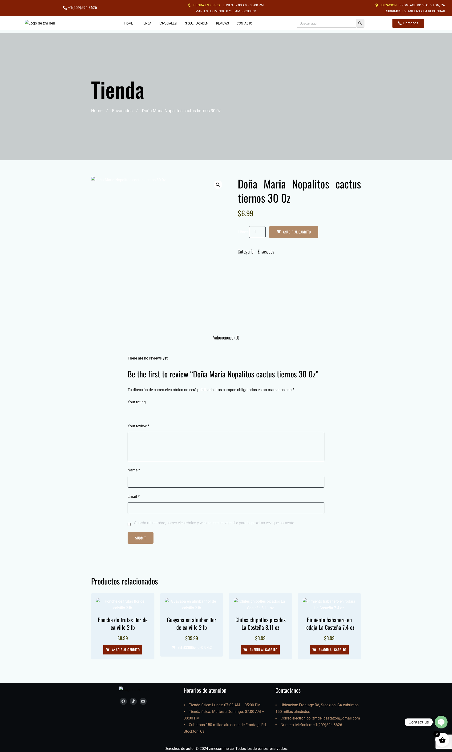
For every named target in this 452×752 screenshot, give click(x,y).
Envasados (122, 110)
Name (134, 470)
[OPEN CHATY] (441, 722)
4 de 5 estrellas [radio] (150, 412)
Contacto (244, 23)
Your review (138, 426)
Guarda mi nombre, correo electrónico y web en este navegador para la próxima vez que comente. (214, 523)
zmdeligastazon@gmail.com (336, 718)
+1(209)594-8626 (327, 725)
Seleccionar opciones (195, 647)
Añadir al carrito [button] (126, 649)
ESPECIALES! (168, 23)
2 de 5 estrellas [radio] (137, 412)
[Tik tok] (133, 701)
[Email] (143, 701)
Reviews (222, 23)
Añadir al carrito (297, 231)
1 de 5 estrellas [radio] (130, 412)
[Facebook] (123, 701)
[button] (218, 184)
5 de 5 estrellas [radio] (157, 412)
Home (128, 23)
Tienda (146, 23)
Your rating (137, 402)
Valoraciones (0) (226, 337)
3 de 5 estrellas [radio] (143, 412)
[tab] (226, 337)
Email (134, 496)
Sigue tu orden (196, 23)
